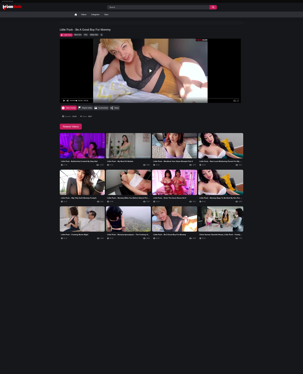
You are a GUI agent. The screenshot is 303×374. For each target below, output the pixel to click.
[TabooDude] (202, 40)
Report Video (87, 108)
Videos (83, 14)
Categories (95, 14)
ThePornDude (8, 1)
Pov (85, 35)
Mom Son (77, 35)
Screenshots (103, 108)
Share (116, 108)
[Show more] (101, 34)
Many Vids (94, 35)
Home (76, 14)
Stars (106, 14)
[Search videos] (213, 7)
